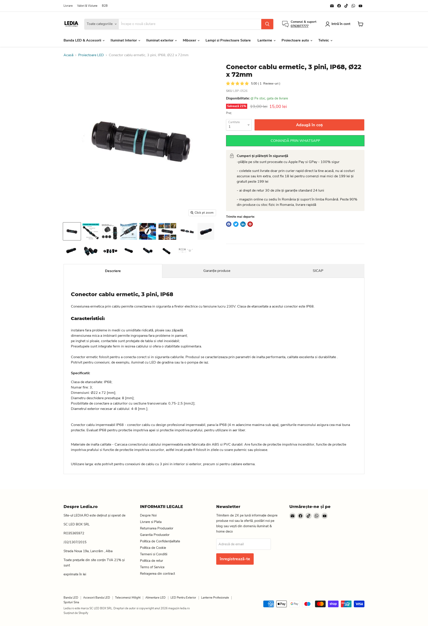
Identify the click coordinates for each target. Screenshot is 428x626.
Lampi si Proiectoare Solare (228, 40)
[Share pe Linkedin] (243, 224)
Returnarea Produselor (156, 528)
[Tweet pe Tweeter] (236, 224)
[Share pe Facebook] (228, 224)
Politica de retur (151, 560)
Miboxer (190, 40)
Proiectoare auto (296, 40)
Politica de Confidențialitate (160, 541)
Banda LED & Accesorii (83, 40)
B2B (105, 6)
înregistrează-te (235, 559)
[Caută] (267, 24)
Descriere (113, 271)
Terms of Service (152, 567)
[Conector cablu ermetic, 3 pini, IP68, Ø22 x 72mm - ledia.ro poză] (91, 231)
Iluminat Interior (124, 40)
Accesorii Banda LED (96, 598)
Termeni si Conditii (153, 554)
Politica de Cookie (153, 547)
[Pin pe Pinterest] (250, 224)
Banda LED (71, 598)
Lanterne (265, 40)
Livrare (68, 6)
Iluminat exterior (160, 40)
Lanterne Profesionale (215, 598)
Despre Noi (148, 515)
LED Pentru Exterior (183, 598)
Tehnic (324, 40)
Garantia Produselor (154, 535)
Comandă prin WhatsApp (295, 140)
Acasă (68, 55)
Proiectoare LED (91, 55)
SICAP (318, 270)
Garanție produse (216, 270)
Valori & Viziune (87, 6)
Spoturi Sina (71, 602)
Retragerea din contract (157, 573)
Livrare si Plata (151, 522)
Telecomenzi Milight (127, 598)
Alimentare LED (155, 598)
